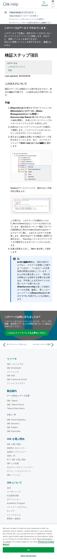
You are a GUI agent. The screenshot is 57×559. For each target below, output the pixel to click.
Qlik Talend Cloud (15, 404)
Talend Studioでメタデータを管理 (22, 16)
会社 (9, 488)
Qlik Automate (13, 431)
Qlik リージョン (14, 475)
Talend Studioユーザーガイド (21, 12)
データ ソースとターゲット (19, 471)
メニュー (53, 5)
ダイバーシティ (14, 499)
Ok (28, 550)
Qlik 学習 (11, 375)
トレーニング (13, 372)
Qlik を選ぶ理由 (14, 444)
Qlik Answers (13, 423)
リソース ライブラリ (16, 383)
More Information (28, 556)
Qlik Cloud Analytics (16, 419)
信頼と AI (11, 455)
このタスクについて (16, 66)
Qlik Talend (12, 401)
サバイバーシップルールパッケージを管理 (25, 19)
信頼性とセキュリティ (17, 448)
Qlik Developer (14, 368)
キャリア (11, 511)
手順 (10, 70)
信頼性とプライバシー (17, 452)
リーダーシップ (14, 491)
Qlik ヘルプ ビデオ (15, 364)
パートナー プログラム (17, 507)
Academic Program (16, 503)
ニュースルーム (14, 515)
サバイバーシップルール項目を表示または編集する (29, 22)
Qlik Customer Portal (17, 379)
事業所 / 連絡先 (13, 518)
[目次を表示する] (5, 12)
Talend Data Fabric (16, 408)
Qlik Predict (12, 427)
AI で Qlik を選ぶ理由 (16, 459)
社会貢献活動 (13, 495)
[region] (28, 541)
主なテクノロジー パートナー (20, 467)
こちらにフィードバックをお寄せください (26, 332)
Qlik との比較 (13, 463)
